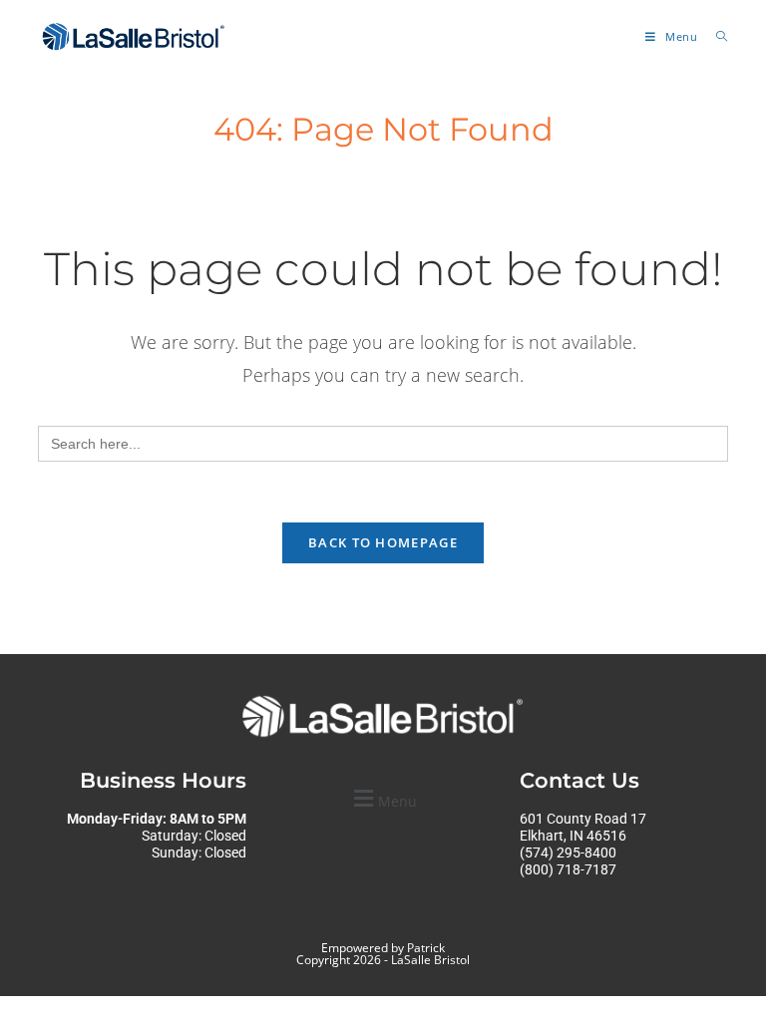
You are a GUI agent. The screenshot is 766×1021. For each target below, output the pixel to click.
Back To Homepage (383, 542)
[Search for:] (714, 36)
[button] (383, 798)
